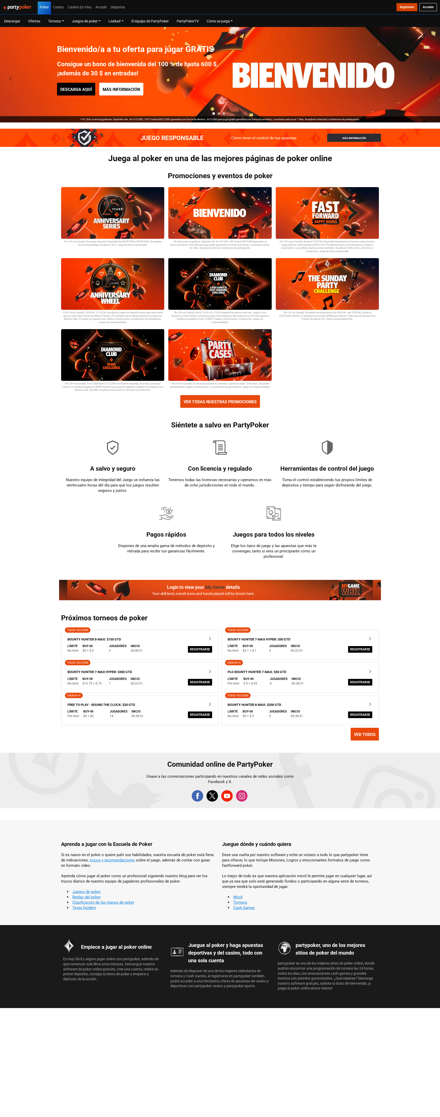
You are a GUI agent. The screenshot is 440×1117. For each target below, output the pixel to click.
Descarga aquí (76, 89)
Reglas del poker (86, 897)
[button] (213, 113)
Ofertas (34, 21)
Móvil (238, 897)
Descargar (12, 21)
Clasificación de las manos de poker (103, 902)
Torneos (240, 902)
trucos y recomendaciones (112, 860)
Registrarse (200, 649)
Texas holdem (84, 907)
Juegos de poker (86, 891)
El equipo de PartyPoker (150, 21)
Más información (121, 89)
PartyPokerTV (188, 21)
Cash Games (244, 907)
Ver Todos (365, 734)
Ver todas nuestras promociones (220, 401)
